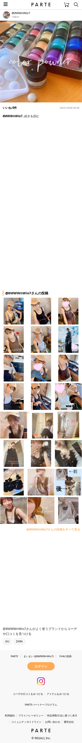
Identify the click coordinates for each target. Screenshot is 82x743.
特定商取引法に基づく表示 (62, 715)
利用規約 (10, 715)
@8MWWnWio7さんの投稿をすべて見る (53, 529)
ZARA (19, 641)
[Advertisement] (41, 162)
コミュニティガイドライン (26, 721)
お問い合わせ (52, 721)
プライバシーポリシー (31, 715)
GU (7, 641)
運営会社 (69, 721)
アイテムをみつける (58, 694)
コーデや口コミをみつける (28, 694)
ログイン (41, 666)
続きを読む (31, 116)
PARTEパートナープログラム (41, 704)
